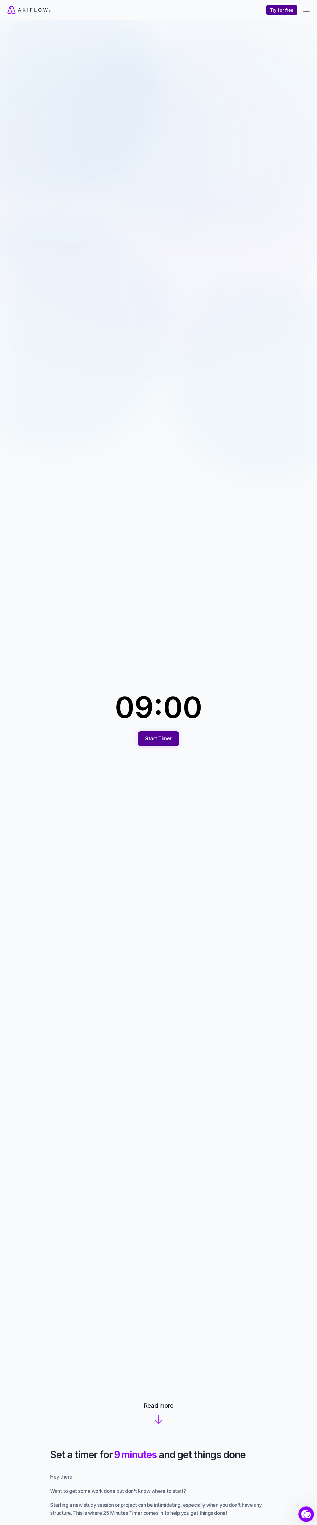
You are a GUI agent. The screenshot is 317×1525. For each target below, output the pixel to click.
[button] (306, 1514)
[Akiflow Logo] (82, 10)
